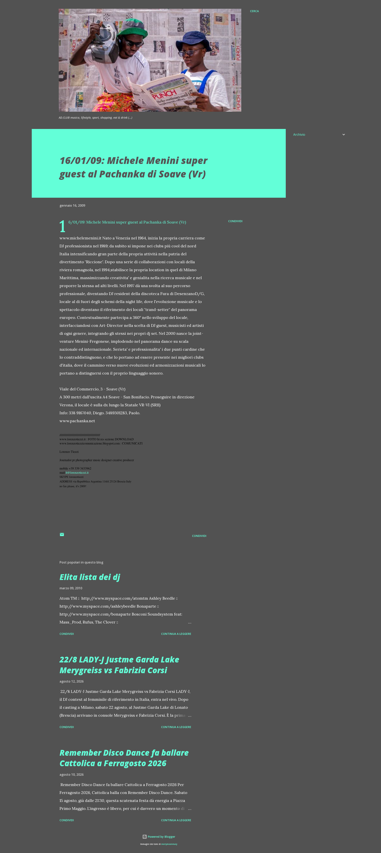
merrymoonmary (169, 844)
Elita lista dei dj (90, 576)
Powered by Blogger (161, 836)
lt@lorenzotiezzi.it (77, 472)
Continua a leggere (176, 634)
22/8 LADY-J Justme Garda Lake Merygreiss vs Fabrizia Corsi (119, 664)
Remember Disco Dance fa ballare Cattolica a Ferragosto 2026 (124, 758)
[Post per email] (62, 536)
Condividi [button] (235, 221)
